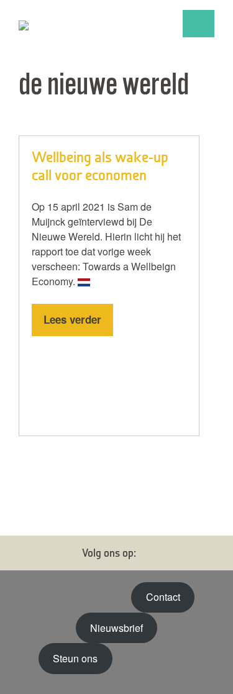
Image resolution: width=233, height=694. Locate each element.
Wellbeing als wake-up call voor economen (100, 166)
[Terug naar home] (81, 23)
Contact (163, 597)
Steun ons (75, 658)
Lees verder (72, 319)
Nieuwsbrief (116, 628)
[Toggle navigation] (198, 23)
